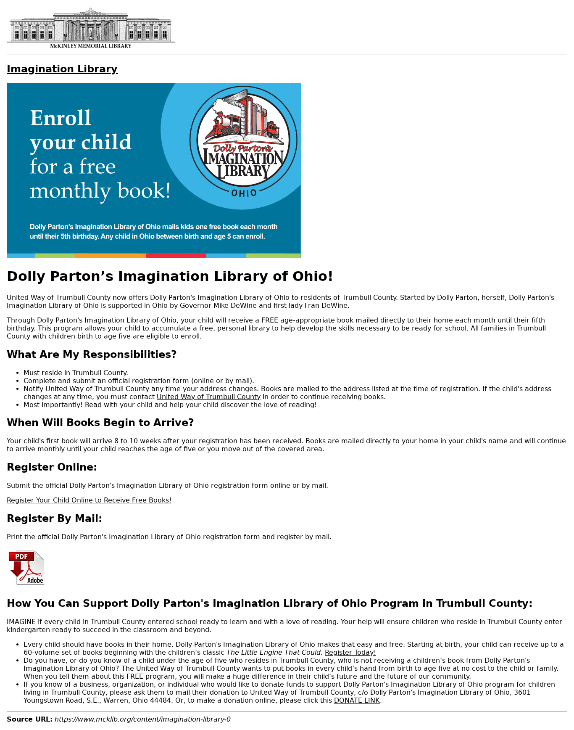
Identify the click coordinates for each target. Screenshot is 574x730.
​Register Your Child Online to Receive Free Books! (89, 500)
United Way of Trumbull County (209, 397)
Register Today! (350, 652)
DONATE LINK (357, 700)
